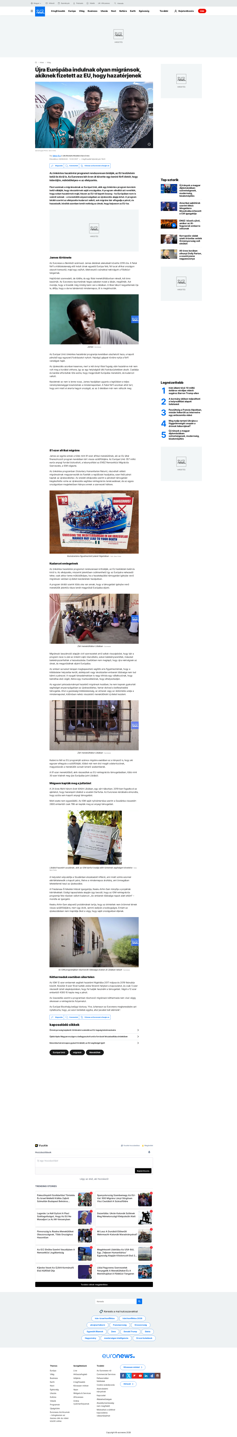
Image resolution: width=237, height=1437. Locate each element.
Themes (53, 1366)
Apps (75, 1389)
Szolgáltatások (80, 1366)
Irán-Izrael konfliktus (105, 1318)
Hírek (42, 62)
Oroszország (141, 1325)
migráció (77, 1052)
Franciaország (120, 1325)
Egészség (144, 11)
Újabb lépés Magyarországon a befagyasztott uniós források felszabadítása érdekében (89, 1036)
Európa (72, 11)
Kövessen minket (80, 1385)
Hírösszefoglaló (80, 1374)
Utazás (104, 11)
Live (202, 11)
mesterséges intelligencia (116, 1338)
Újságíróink (55, 1408)
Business (92, 11)
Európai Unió (59, 1052)
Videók (53, 1401)
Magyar (36, 3)
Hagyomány (90, 1338)
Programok (55, 1404)
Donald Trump (130, 1331)
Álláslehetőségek (104, 1399)
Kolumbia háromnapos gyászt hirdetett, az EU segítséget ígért (77, 1043)
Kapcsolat (101, 1395)
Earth (133, 11)
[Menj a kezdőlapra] (40, 11)
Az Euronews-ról (104, 1370)
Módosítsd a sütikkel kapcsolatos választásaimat (106, 1413)
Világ (81, 11)
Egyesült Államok (95, 1331)
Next (113, 11)
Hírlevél (127, 1384)
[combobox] (129, 3)
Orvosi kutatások (144, 1338)
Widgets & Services (82, 1393)
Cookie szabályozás (106, 1385)
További (100, 1366)
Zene (113, 1331)
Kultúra (123, 11)
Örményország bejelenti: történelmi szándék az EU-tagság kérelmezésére (83, 1030)
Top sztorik (170, 180)
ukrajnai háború (97, 1325)
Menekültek (94, 1052)
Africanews (78, 1397)
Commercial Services (106, 1374)
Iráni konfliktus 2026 (132, 1318)
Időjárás (77, 1378)
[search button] (115, 3)
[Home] (36, 62)
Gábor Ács (57, 156)
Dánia (147, 1331)
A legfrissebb (58, 11)
